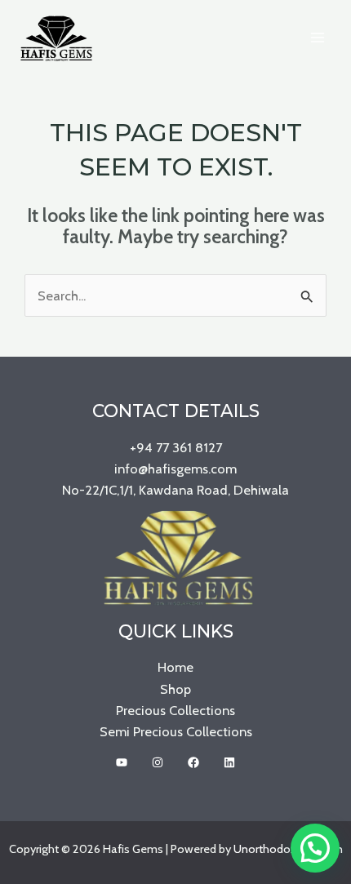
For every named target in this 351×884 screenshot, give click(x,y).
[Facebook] (193, 762)
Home (175, 667)
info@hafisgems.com (175, 468)
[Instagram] (157, 762)
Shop (175, 689)
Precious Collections (175, 710)
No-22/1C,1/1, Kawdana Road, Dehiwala (175, 490)
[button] (315, 848)
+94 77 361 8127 (176, 447)
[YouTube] (121, 762)
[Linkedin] (229, 762)
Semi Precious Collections (176, 731)
